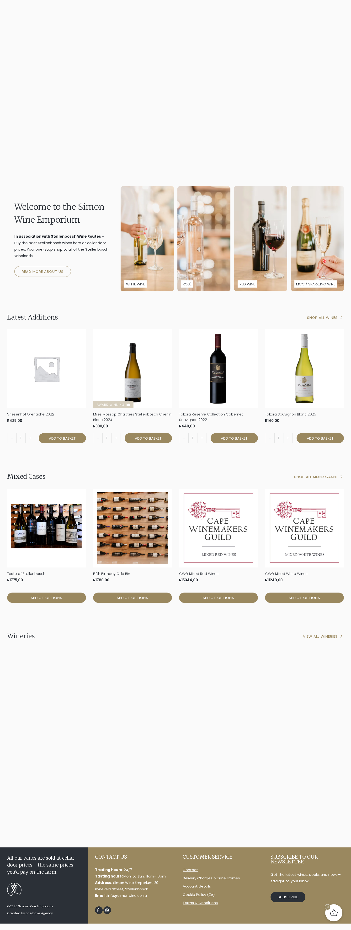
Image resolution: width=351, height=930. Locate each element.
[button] (62, 438)
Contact (190, 869)
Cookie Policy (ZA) (199, 894)
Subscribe (288, 896)
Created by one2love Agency (30, 913)
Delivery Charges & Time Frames (211, 878)
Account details (197, 886)
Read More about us (43, 271)
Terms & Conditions (200, 902)
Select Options (46, 597)
